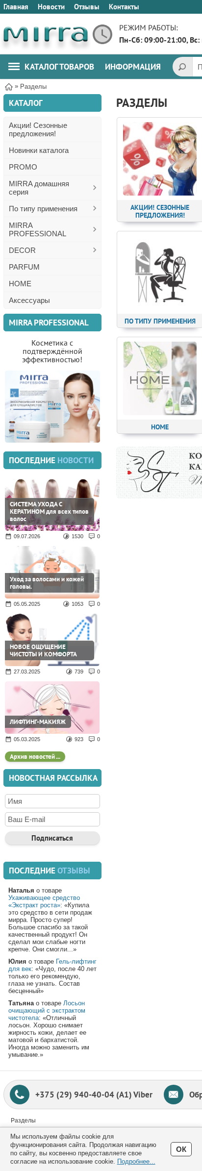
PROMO (23, 167)
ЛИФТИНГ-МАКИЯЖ (38, 722)
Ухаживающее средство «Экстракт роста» (44, 901)
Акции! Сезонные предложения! (38, 129)
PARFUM (24, 267)
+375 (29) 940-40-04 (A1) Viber (93, 1094)
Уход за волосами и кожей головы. (47, 583)
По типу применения (43, 208)
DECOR (22, 250)
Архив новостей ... (35, 756)
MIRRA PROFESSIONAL (37, 229)
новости (75, 460)
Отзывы (87, 6)
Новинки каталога (39, 150)
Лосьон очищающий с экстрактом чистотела (46, 1010)
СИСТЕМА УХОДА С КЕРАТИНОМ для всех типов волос (49, 511)
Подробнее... (136, 1161)
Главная (15, 6)
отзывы (73, 870)
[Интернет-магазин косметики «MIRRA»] (45, 34)
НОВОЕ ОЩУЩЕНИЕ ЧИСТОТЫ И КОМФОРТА (43, 650)
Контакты (124, 6)
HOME (20, 283)
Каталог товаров (59, 66)
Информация (133, 66)
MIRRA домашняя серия (39, 187)
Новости (51, 6)
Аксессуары (29, 300)
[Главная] (9, 86)
